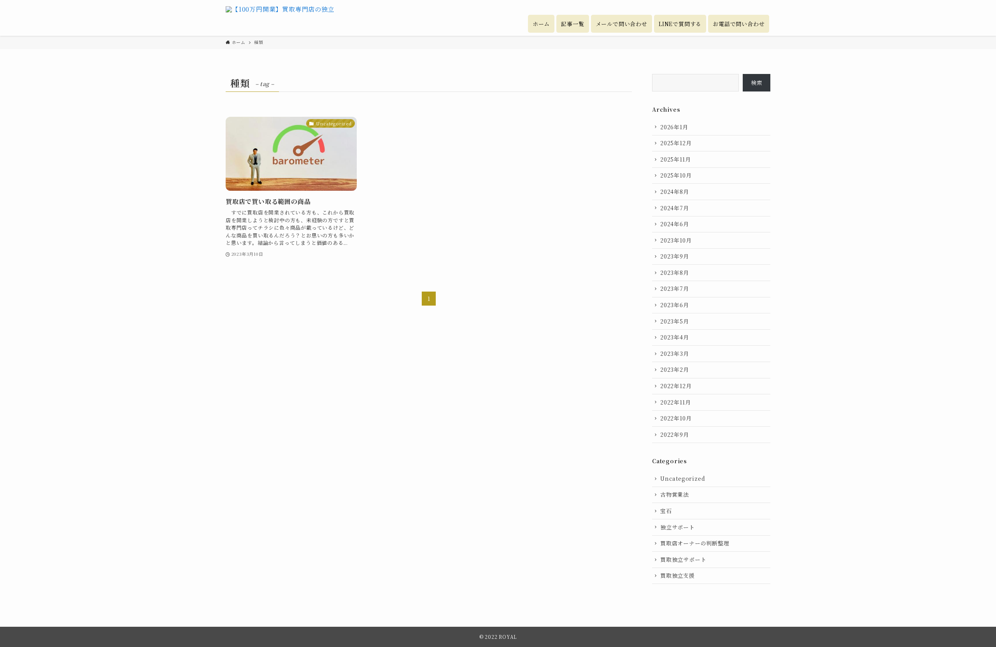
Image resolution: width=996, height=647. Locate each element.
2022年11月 (675, 402)
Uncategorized (682, 478)
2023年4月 (674, 337)
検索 (757, 82)
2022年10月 (675, 418)
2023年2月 (674, 369)
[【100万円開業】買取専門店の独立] (280, 18)
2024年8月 (674, 191)
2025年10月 (675, 175)
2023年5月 (674, 321)
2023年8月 (674, 272)
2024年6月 (674, 224)
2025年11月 (675, 159)
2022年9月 (674, 434)
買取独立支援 (677, 575)
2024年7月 (674, 208)
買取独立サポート (683, 559)
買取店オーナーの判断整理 (694, 543)
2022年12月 (675, 386)
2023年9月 (674, 256)
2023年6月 (674, 305)
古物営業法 (674, 494)
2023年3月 (674, 353)
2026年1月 (674, 127)
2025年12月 (675, 143)
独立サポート (677, 527)
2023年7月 (674, 288)
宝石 (666, 511)
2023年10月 (675, 240)
